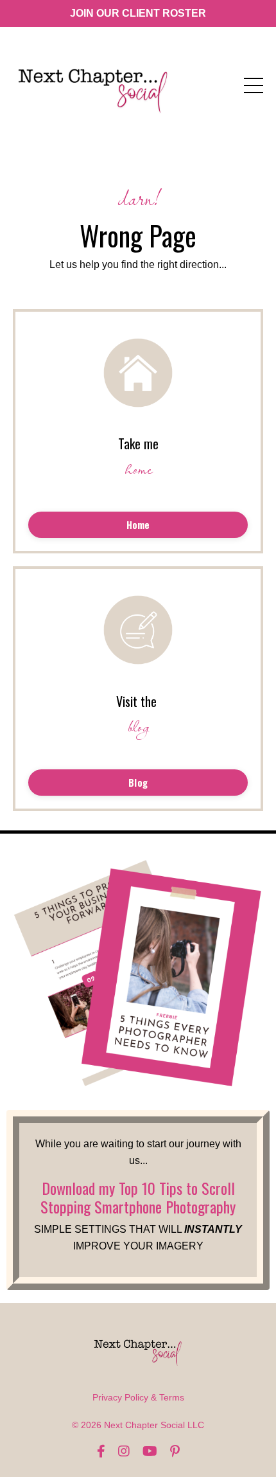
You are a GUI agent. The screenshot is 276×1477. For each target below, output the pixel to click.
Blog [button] (138, 782)
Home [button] (138, 525)
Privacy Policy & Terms (138, 1397)
